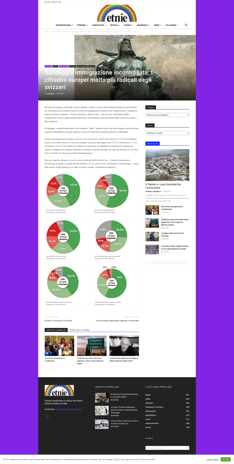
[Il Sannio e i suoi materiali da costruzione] (167, 165)
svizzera (91, 66)
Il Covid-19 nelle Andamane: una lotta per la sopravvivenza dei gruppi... (124, 410)
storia (127, 25)
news (157, 25)
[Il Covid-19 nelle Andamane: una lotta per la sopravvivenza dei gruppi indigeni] (102, 410)
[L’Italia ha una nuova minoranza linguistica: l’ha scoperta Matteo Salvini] (92, 346)
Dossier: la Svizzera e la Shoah (58, 320)
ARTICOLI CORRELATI (56, 330)
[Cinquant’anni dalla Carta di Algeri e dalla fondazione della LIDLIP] (124, 346)
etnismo (81, 25)
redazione (50, 94)
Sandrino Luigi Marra (153, 191)
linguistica (98, 25)
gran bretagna (82, 66)
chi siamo (171, 25)
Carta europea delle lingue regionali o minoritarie (117, 320)
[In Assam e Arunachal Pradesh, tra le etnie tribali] (102, 397)
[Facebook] (47, 417)
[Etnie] (117, 13)
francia (55, 66)
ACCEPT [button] (225, 459)
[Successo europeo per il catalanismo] (59, 346)
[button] (186, 25)
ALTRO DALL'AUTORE (79, 330)
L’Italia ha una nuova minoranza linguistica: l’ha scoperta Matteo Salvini (90, 361)
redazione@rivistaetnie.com (69, 409)
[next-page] (50, 369)
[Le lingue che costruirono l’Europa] (152, 236)
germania (72, 66)
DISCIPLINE (56, 31)
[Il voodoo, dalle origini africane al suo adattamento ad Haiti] (152, 249)
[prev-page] (46, 369)
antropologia (63, 25)
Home (47, 31)
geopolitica (63, 66)
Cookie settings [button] (212, 459)
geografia (142, 25)
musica (114, 25)
